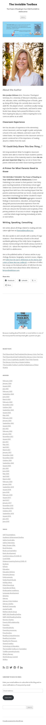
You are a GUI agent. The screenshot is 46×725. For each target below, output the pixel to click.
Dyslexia (5, 564)
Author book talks (9, 540)
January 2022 (7, 434)
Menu (23, 17)
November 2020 (8, 458)
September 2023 (8, 410)
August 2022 (7, 426)
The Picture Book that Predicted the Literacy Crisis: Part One (23, 357)
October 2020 (7, 460)
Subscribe (8, 698)
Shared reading (8, 643)
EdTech (5, 567)
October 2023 (7, 407)
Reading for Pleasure (10, 641)
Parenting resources (10, 630)
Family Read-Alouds (9, 580)
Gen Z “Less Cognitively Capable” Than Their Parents (20, 360)
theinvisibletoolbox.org (25, 230)
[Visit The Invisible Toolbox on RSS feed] (4, 668)
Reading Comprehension (11, 636)
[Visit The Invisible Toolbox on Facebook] (18, 668)
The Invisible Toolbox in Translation (15, 649)
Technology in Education (11, 646)
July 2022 (5, 429)
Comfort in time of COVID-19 (12, 556)
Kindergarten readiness (11, 590)
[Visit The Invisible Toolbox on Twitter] (11, 668)
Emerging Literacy (9, 574)
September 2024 (8, 394)
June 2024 (6, 397)
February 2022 (7, 431)
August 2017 (7, 498)
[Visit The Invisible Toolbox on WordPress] (14, 668)
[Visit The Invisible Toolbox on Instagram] (7, 668)
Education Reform (9, 572)
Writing (5, 659)
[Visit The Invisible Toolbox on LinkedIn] (21, 668)
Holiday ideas (7, 582)
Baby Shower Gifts (9, 545)
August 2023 (7, 413)
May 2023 (6, 415)
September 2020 (8, 463)
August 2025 (7, 386)
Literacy (5, 598)
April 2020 (6, 476)
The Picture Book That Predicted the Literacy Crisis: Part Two (23, 354)
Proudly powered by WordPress (13, 721)
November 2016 (8, 508)
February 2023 (7, 418)
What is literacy (8, 654)
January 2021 (7, 452)
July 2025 (5, 389)
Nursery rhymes (8, 620)
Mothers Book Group (10, 612)
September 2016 (8, 513)
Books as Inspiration (10, 551)
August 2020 (7, 466)
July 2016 (5, 519)
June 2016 (6, 521)
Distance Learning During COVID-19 (14, 561)
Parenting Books (8, 628)
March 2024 (6, 399)
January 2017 (7, 503)
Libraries (6, 596)
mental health (7, 609)
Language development (11, 593)
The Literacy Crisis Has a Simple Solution (16, 362)
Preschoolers (7, 633)
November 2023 (8, 405)
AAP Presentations (9, 535)
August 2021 (7, 439)
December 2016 (8, 505)
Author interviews (9, 543)
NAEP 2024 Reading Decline (12, 617)
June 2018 (6, 492)
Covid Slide (6, 559)
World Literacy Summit (10, 657)
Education (6, 569)
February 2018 (7, 495)
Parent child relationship (11, 622)
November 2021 (8, 436)
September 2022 (8, 423)
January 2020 (7, 484)
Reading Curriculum (9, 638)
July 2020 (5, 468)
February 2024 (7, 402)
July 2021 (5, 442)
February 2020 (7, 482)
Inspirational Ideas (9, 588)
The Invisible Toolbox (23, 4)
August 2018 (7, 490)
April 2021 (6, 447)
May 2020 (6, 474)
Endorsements (8, 577)
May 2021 (6, 444)
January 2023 (7, 421)
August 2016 (7, 516)
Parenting (6, 625)
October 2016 (7, 511)
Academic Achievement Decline (13, 537)
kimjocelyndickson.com (11, 270)
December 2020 (8, 455)
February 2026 (7, 381)
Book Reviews (7, 548)
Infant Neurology (8, 585)
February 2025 (7, 391)
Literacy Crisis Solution (10, 601)
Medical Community (9, 606)
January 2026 (7, 383)
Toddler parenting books (11, 651)
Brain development (9, 553)
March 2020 (6, 479)
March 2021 (6, 450)
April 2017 (6, 500)
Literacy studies (8, 604)
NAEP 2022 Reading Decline (12, 614)
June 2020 (6, 471)
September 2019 (8, 487)
